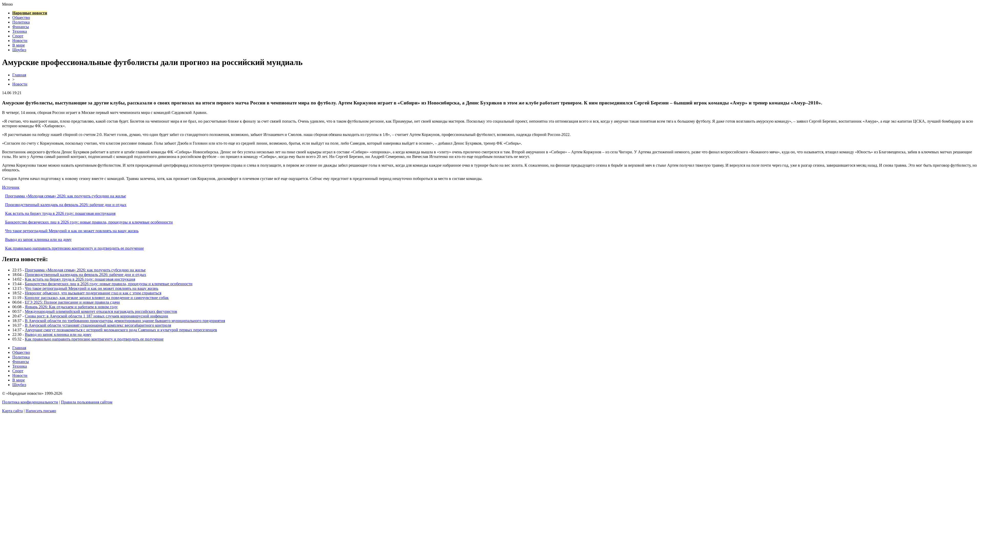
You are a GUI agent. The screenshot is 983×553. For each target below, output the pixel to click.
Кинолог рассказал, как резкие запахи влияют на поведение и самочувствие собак (97, 297)
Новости (19, 40)
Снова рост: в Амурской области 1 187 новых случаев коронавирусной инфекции (96, 316)
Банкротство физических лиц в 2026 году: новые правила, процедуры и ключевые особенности (89, 222)
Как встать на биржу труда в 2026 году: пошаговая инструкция (60, 213)
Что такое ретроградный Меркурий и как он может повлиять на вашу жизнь (71, 231)
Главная (19, 75)
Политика (21, 22)
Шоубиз (19, 50)
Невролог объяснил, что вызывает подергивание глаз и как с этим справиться (93, 293)
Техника (19, 31)
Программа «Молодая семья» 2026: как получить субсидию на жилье (65, 196)
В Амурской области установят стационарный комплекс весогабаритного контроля (98, 325)
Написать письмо (41, 411)
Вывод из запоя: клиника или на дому (38, 239)
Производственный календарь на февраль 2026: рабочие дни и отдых (65, 205)
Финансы (20, 27)
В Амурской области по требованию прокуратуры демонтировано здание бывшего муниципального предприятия (125, 320)
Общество (21, 17)
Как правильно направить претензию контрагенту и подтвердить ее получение (74, 248)
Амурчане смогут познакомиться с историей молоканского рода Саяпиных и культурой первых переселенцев (121, 330)
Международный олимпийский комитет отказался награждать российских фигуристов (101, 311)
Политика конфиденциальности (30, 402)
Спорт (17, 36)
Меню (7, 4)
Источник (10, 187)
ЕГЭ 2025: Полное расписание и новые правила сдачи (72, 302)
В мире (18, 45)
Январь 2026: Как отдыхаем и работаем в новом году (71, 307)
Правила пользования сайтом (86, 402)
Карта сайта (12, 411)
